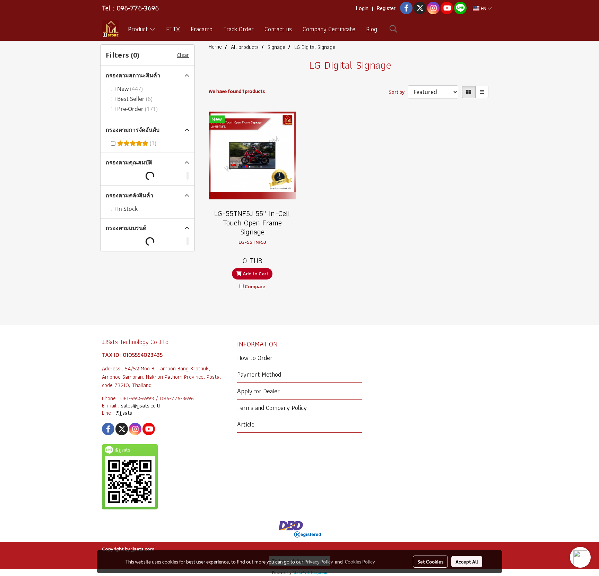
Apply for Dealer (258, 391)
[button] (393, 28)
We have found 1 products (237, 91)
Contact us (278, 29)
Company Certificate (329, 29)
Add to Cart (255, 273)
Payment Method (259, 374)
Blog (371, 29)
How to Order (254, 358)
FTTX (173, 29)
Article (245, 424)
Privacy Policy (318, 561)
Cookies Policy (360, 561)
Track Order (238, 29)
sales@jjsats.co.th (141, 405)
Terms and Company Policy (272, 408)
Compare (255, 286)
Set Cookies (430, 561)
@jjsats (123, 413)
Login (362, 8)
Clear (183, 55)
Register (386, 8)
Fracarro (201, 29)
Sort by (398, 92)
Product (139, 29)
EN (483, 8)
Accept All (466, 561)
